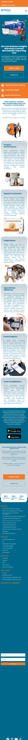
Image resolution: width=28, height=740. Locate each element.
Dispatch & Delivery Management (11, 518)
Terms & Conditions (7, 567)
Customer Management (9, 525)
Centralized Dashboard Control (11, 508)
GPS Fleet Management (8, 533)
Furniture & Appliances (8, 539)
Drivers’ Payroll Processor (9, 523)
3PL (3, 541)
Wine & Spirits (6, 552)
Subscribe (13, 664)
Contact (4, 560)
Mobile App (5, 531)
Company (5, 558)
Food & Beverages (7, 548)
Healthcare (5, 550)
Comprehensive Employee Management (13, 516)
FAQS (3, 563)
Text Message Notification (9, 527)
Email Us (4, 573)
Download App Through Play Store (11, 577)
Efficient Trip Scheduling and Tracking (12, 511)
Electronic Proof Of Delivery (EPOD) (11, 529)
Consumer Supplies (7, 546)
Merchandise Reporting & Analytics (12, 520)
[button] (26, 10)
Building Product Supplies (9, 544)
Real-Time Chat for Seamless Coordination (10, 513)
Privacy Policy (6, 565)
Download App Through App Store (11, 579)
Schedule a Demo (7, 575)
